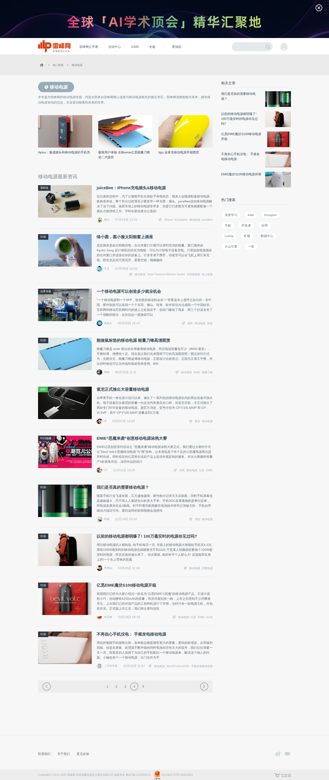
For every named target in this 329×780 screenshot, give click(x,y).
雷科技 (44, 187)
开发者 (246, 225)
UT (106, 470)
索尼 (197, 421)
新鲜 (43, 389)
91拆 (43, 236)
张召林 (108, 617)
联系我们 (44, 754)
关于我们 (63, 754)
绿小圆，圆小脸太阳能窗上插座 (125, 237)
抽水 (106, 219)
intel (251, 215)
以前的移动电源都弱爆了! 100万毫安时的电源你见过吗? (147, 536)
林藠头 (108, 323)
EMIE (197, 372)
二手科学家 (111, 666)
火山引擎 (231, 246)
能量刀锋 (207, 372)
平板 (228, 225)
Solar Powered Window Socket (166, 274)
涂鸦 (182, 470)
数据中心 (267, 236)
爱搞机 (177, 47)
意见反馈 (83, 754)
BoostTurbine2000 (178, 666)
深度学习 (231, 215)
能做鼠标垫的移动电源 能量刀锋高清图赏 (133, 340)
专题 (152, 47)
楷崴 (106, 519)
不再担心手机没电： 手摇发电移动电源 (131, 634)
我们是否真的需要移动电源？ (123, 487)
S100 (209, 617)
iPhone (168, 219)
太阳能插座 (193, 274)
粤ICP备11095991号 (138, 774)
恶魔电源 (207, 568)
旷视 (247, 236)
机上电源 (207, 274)
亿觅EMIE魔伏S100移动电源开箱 (126, 585)
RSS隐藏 (45, 438)
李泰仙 (108, 568)
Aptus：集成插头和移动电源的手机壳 (64, 152)
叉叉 (106, 268)
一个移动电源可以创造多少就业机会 (129, 291)
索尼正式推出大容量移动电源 (123, 389)
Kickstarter (181, 219)
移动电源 (77, 65)
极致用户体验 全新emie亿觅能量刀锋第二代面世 (124, 154)
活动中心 (114, 47)
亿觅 (201, 470)
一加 (251, 246)
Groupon (270, 215)
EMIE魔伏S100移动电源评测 (241, 174)
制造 (210, 323)
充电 (197, 519)
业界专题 (45, 291)
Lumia (229, 236)
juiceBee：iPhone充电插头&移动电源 (131, 188)
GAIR (135, 47)
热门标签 (58, 65)
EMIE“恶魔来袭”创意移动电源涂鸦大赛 (132, 438)
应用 (264, 225)
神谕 (106, 372)
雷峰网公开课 (88, 47)
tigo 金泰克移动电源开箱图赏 (178, 152)
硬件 (190, 323)
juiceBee (207, 219)
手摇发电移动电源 (202, 666)
